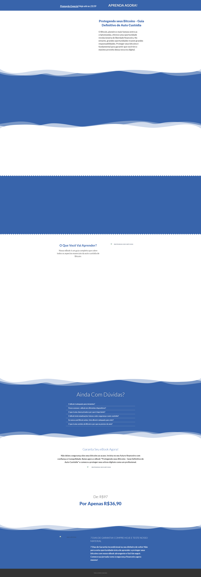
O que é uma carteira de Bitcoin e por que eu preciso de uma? (90, 424)
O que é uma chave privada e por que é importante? (86, 412)
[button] (100, 404)
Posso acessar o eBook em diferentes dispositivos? (87, 408)
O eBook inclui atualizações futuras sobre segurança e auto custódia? (93, 416)
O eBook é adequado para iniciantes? (81, 404)
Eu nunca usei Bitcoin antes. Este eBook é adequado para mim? (91, 420)
